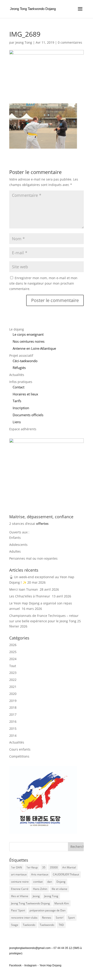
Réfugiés (19, 367)
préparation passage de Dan (47, 910)
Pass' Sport (18, 910)
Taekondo (29, 925)
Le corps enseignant (28, 334)
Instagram (30, 965)
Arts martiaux (39, 874)
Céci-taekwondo (25, 361)
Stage (14, 925)
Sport (71, 918)
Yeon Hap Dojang (50, 965)
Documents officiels (28, 415)
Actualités (16, 375)
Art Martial (69, 867)
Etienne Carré (19, 889)
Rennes (46, 918)
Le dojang (16, 329)
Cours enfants (19, 749)
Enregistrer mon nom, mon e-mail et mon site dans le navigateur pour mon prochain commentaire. (43, 283)
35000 (54, 867)
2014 (12, 735)
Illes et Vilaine (19, 896)
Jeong (36, 896)
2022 (12, 679)
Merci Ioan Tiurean (24, 589)
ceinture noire (20, 882)
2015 (12, 728)
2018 (12, 707)
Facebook (15, 965)
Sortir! (59, 918)
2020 (12, 694)
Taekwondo (47, 925)
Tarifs (17, 401)
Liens (17, 422)
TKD (61, 925)
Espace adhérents (22, 429)
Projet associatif (21, 355)
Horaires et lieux (25, 394)
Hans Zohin (40, 889)
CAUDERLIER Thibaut (66, 874)
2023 (12, 672)
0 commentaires (70, 42)
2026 (12, 645)
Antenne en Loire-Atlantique (34, 348)
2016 (12, 721)
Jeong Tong (23, 42)
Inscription (21, 408)
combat (38, 882)
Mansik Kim (61, 903)
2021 (12, 686)
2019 (12, 701)
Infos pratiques (20, 382)
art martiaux (19, 874)
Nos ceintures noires (28, 341)
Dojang (60, 882)
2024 (12, 659)
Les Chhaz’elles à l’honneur (30, 596)
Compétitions (19, 756)
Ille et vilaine (59, 889)
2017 (12, 714)
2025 (12, 652)
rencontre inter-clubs (24, 918)
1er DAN (16, 867)
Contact (18, 387)
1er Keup (32, 867)
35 (43, 867)
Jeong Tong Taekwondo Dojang (30, 903)
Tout (12, 666)
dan (49, 882)
